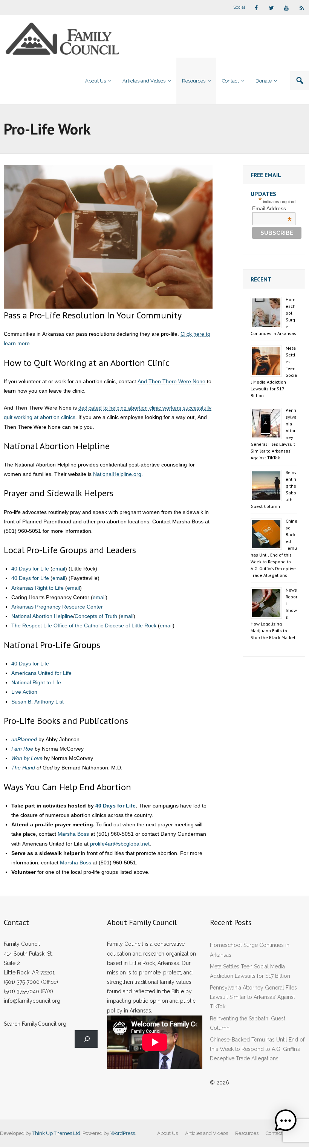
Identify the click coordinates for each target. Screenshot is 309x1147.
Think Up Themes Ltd (56, 1133)
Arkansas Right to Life (37, 587)
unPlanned (24, 739)
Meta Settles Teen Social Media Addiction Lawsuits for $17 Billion (250, 971)
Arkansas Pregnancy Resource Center (57, 606)
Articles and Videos (206, 1133)
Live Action (24, 691)
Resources (247, 1133)
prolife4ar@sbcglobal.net (120, 843)
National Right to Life (36, 682)
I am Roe (22, 748)
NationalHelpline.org (117, 474)
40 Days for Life (30, 568)
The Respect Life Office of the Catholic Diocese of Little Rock (83, 625)
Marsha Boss (73, 834)
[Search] (86, 1039)
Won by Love (27, 758)
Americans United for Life (41, 673)
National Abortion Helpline (42, 616)
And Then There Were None (171, 381)
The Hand (23, 767)
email (58, 568)
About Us (167, 1133)
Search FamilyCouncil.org (35, 1024)
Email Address (272, 208)
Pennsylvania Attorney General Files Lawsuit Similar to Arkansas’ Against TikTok (253, 997)
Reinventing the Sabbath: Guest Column (247, 1023)
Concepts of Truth (96, 616)
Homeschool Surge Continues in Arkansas (249, 949)
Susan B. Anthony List (37, 701)
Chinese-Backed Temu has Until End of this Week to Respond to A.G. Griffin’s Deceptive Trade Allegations (257, 1049)
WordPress (122, 1133)
